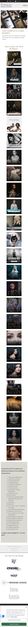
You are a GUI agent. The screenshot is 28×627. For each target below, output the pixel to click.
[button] (14, 58)
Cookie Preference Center (14, 620)
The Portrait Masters (6, 5)
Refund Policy (14, 548)
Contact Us (14, 550)
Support (18, 1)
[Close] (26, 607)
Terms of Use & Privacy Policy (14, 546)
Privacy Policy (14, 616)
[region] (14, 616)
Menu (25, 5)
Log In (12, 1)
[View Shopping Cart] (8, 1)
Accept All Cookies (14, 624)
